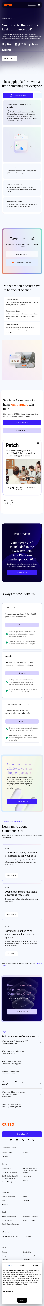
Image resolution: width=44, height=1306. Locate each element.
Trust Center (27, 1176)
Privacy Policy (6, 1168)
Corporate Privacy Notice (10, 1172)
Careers (4, 1252)
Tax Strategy (27, 1236)
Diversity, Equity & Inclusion (32, 1256)
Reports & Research (8, 1197)
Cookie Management (9, 1182)
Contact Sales (32, 5)
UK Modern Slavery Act (10, 1236)
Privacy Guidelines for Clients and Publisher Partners (30, 1171)
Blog (3, 1200)
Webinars (5, 1204)
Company (5, 1256)
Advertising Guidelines (30, 1216)
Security (25, 1180)
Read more (10, 875)
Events (25, 1197)
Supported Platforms (29, 1220)
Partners (25, 1152)
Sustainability (27, 1252)
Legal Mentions (7, 1220)
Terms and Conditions (9, 1216)
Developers (26, 1200)
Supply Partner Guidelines (10, 1224)
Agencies (5, 1156)
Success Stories (7, 1152)
